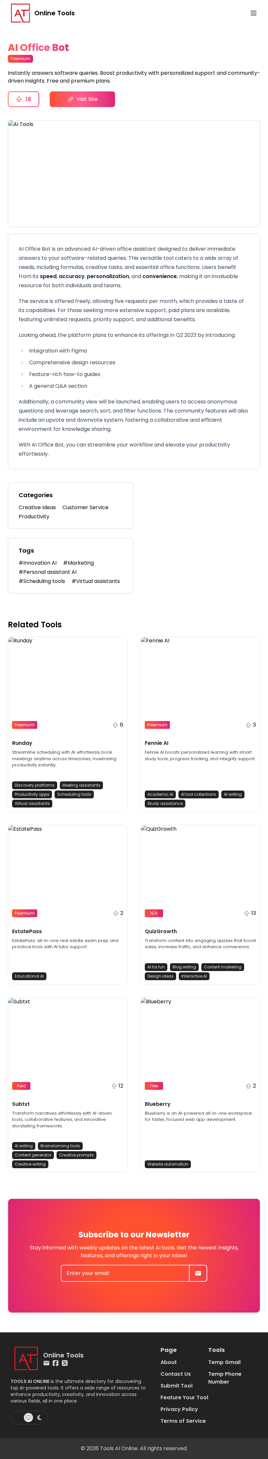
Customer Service (85, 507)
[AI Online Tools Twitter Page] (64, 1363)
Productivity (34, 516)
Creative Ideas (37, 507)
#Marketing (78, 563)
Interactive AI (194, 976)
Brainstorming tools (60, 1146)
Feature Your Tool (184, 1397)
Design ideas (160, 976)
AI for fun (156, 967)
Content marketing (223, 967)
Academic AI (160, 794)
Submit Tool (176, 1385)
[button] (67, 724)
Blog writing (184, 967)
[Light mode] (18, 1417)
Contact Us (175, 1374)
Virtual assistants (32, 803)
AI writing (233, 794)
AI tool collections (198, 794)
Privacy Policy (179, 1409)
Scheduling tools (74, 794)
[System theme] (28, 1417)
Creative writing (30, 1164)
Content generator (33, 1155)
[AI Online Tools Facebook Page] (55, 1363)
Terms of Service (183, 1421)
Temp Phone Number (225, 1378)
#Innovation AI (38, 563)
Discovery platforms (35, 785)
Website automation (167, 1164)
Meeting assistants (81, 785)
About (168, 1362)
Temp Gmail (224, 1362)
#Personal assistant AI (47, 572)
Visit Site (87, 99)
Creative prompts (76, 1155)
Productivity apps (32, 794)
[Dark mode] (39, 1417)
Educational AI (29, 976)
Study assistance (165, 803)
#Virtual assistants (96, 581)
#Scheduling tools (42, 581)
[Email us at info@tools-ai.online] (46, 1363)
